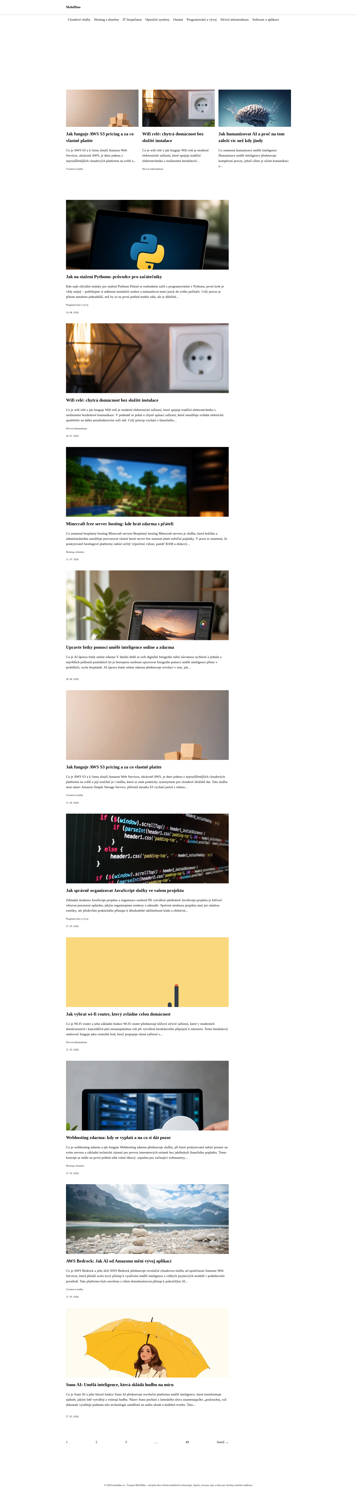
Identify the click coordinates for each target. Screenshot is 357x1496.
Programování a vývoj (202, 19)
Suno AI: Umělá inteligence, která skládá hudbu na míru (119, 1384)
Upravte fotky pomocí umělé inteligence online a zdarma (120, 647)
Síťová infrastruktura (234, 19)
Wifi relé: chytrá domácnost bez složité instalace (112, 400)
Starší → (223, 1442)
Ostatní (178, 19)
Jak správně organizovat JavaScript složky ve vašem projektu (125, 890)
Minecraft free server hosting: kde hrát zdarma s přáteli (119, 523)
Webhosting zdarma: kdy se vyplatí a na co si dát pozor (118, 1137)
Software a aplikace (265, 19)
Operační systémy (157, 19)
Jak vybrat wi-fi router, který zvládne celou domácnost (118, 1014)
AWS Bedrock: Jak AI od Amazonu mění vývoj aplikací (118, 1261)
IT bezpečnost (132, 19)
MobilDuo (73, 7)
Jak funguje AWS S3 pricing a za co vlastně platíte (114, 767)
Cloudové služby (79, 19)
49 (187, 1442)
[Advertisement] (178, 50)
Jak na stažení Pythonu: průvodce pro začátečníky (114, 276)
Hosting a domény (106, 19)
